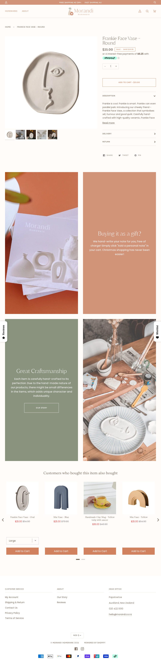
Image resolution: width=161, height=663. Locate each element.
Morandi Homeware (63, 643)
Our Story (41, 408)
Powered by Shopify (94, 643)
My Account (11, 597)
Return (106, 142)
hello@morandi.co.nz (120, 614)
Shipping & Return (15, 602)
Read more (109, 122)
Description (109, 96)
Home (8, 27)
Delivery (107, 134)
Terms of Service (14, 618)
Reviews (61, 602)
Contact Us (11, 607)
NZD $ (76, 635)
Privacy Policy (12, 613)
